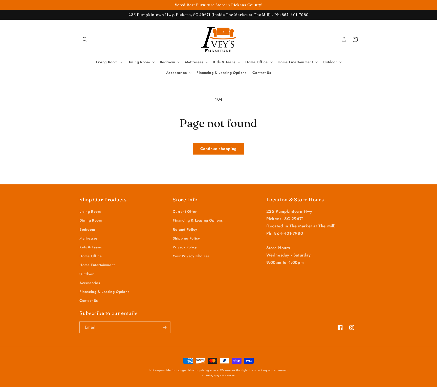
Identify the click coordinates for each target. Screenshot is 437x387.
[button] (85, 39)
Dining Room (90, 220)
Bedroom (87, 229)
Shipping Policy (186, 238)
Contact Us (88, 300)
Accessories (89, 282)
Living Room (90, 211)
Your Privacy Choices (191, 256)
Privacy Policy (185, 247)
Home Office (90, 256)
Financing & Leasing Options (104, 291)
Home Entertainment (97, 264)
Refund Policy (185, 229)
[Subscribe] (164, 327)
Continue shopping (218, 149)
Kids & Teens (90, 247)
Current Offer (184, 211)
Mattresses (88, 238)
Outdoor (86, 273)
